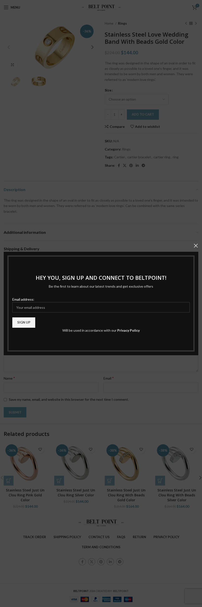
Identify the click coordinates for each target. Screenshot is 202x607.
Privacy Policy (128, 330)
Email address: (23, 299)
